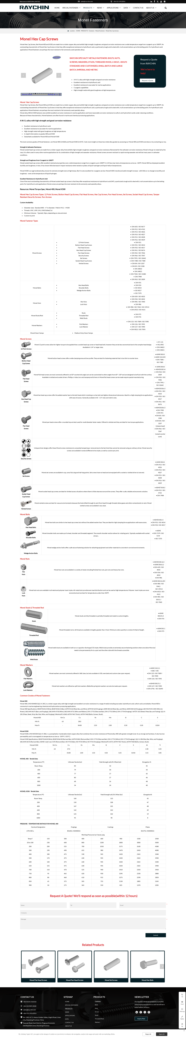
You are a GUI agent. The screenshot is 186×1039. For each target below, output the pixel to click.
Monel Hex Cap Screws (112, 31)
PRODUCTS (84, 31)
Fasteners (91, 31)
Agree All (161, 1034)
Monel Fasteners (100, 31)
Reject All (148, 1034)
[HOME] (34, 7)
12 (50, 93)
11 (48, 93)
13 (52, 93)
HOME (78, 31)
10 (46, 93)
